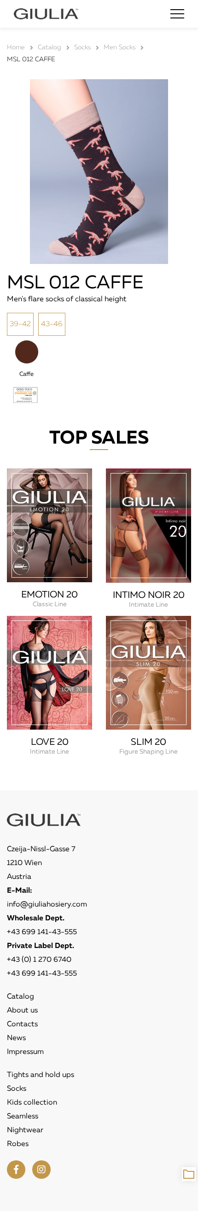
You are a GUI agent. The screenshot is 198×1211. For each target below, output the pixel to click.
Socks (16, 1089)
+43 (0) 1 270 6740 (39, 960)
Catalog (20, 996)
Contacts (22, 1024)
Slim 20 (148, 742)
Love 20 (50, 742)
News (16, 1038)
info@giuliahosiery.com (47, 904)
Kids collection (32, 1102)
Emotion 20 (49, 594)
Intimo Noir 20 (149, 595)
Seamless (22, 1116)
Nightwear (25, 1130)
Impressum (25, 1052)
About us (22, 1010)
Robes (18, 1144)
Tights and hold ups (40, 1075)
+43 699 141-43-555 (42, 932)
